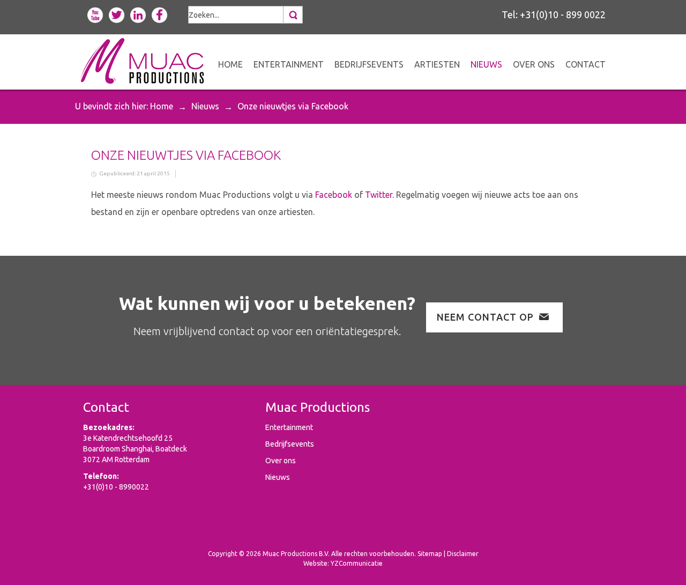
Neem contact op (485, 317)
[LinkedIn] (138, 14)
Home (161, 106)
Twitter (378, 194)
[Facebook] (159, 14)
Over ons (280, 460)
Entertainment (289, 427)
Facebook (333, 194)
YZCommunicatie (357, 563)
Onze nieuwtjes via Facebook (186, 155)
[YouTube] (95, 14)
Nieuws (205, 106)
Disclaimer (463, 553)
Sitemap (429, 553)
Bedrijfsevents (289, 444)
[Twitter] (116, 14)
